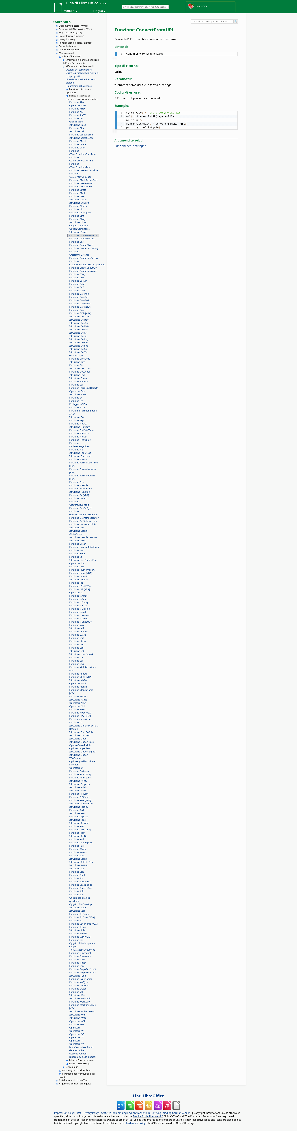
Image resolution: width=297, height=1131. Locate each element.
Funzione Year (76, 1024)
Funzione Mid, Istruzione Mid (82, 669)
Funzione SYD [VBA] (79, 936)
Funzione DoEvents (79, 371)
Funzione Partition (79, 771)
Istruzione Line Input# (81, 654)
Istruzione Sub (77, 930)
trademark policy (135, 1123)
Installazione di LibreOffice (73, 1080)
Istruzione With (77, 1014)
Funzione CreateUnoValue (83, 270)
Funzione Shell (77, 874)
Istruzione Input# (78, 579)
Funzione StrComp (79, 913)
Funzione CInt (76, 215)
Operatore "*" (76, 1030)
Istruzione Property (79, 784)
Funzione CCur (77, 147)
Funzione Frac (76, 482)
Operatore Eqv (77, 391)
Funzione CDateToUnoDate (83, 180)
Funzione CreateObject (81, 244)
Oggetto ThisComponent (82, 943)
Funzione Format (78, 459)
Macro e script (66, 52)
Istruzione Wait (77, 995)
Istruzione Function (79, 491)
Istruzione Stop (77, 910)
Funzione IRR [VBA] (79, 589)
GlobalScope (76, 121)
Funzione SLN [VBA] (79, 881)
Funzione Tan (76, 939)
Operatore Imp (77, 563)
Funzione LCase (77, 634)
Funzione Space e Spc (80, 884)
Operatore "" (76, 1040)
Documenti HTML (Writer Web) (75, 29)
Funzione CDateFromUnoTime (80, 165)
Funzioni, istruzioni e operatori (78, 91)
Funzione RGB (76, 826)
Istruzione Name (78, 699)
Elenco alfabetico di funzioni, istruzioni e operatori (82, 97)
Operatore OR (76, 767)
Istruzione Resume (79, 823)
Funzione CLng (77, 219)
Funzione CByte (77, 144)
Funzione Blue (76, 128)
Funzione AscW (77, 115)
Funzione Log (76, 663)
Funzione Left (76, 644)
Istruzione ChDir (78, 199)
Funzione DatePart (79, 300)
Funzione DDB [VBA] (80, 313)
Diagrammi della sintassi (79, 85)
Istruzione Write (77, 1017)
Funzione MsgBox (78, 696)
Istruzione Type (77, 975)
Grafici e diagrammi (69, 49)
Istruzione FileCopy (79, 426)
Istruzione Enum (78, 378)
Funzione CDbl (77, 193)
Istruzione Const (78, 231)
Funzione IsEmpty (78, 602)
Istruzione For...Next (80, 452)
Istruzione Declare (79, 316)
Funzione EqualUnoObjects (83, 387)
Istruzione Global (78, 530)
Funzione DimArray (79, 358)
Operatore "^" (76, 1043)
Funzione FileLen (78, 436)
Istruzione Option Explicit (82, 751)
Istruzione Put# (77, 790)
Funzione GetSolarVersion (83, 521)
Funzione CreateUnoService (84, 257)
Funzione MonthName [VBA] (81, 691)
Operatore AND (77, 105)
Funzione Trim (76, 965)
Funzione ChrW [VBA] (80, 212)
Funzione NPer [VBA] (80, 712)
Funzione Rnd (76, 839)
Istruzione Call (76, 131)
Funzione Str (76, 920)
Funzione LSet (76, 637)
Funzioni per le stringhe (130, 146)
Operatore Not (77, 706)
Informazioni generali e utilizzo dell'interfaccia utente (80, 61)
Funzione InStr (77, 566)
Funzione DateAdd (79, 293)
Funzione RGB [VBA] (80, 829)
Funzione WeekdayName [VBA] (82, 1006)
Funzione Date (77, 290)
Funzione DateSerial (79, 303)
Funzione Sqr (76, 894)
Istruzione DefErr (78, 332)
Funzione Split (76, 891)
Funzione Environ (78, 381)
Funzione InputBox (79, 576)
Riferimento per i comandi (80, 66)
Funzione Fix (76, 449)
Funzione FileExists (79, 433)
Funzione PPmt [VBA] (80, 777)
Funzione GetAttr (78, 498)
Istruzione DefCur (78, 322)
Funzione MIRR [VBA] (80, 676)
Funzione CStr (76, 277)
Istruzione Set (76, 868)
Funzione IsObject (78, 618)
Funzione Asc (76, 111)
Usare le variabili (78, 1053)
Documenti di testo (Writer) (73, 25)
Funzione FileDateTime (81, 430)
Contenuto (62, 21)
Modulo (69, 11)
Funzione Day (76, 309)
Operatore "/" (76, 1037)
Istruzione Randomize (81, 803)
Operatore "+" (76, 1034)
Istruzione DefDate (79, 326)
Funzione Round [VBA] (81, 842)
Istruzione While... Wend (82, 1011)
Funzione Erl (75, 397)
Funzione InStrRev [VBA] (82, 569)
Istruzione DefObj (78, 342)
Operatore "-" (76, 1027)
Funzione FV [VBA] (79, 495)
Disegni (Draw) (67, 39)
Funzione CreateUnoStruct (83, 267)
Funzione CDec (77, 196)
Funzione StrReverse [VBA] (83, 923)
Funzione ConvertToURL (82, 238)
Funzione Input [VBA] (80, 572)
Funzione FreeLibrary (80, 488)
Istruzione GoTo (77, 540)
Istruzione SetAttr (78, 865)
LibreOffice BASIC (71, 56)
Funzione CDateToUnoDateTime (81, 159)
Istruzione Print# (78, 780)
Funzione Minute (78, 673)
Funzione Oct (76, 722)
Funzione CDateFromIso (82, 183)
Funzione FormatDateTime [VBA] (83, 464)
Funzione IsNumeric (80, 615)
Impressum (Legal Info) (67, 1113)
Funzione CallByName (81, 134)
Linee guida (72, 1066)
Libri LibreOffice (148, 1095)
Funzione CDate (77, 189)
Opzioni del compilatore (79, 69)
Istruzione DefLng (78, 339)
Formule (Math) (67, 46)
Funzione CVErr (77, 287)
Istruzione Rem (77, 813)
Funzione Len (76, 647)
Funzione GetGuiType (80, 508)
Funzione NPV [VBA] (80, 715)
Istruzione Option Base (81, 741)
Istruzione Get (76, 527)
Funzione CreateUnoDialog (83, 248)
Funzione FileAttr (78, 423)
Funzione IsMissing (79, 608)
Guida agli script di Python (76, 1070)
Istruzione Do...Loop (80, 368)
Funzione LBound (78, 631)
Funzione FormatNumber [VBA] (82, 470)
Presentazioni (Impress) (71, 35)
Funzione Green (77, 543)
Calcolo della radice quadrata (79, 899)
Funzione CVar (77, 283)
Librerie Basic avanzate (81, 1060)
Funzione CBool (77, 141)
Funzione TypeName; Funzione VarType (80, 980)
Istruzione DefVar (78, 352)
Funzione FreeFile (78, 485)
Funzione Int (76, 582)
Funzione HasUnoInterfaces (84, 546)
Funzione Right (77, 832)
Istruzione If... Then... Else (83, 559)
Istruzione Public (78, 787)
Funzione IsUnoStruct (80, 621)
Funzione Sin (76, 878)
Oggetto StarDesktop (80, 904)
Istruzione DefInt (78, 335)
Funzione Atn (76, 118)
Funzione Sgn (76, 871)
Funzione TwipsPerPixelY (82, 972)
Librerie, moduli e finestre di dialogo (81, 81)
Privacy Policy (91, 1113)
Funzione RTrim (77, 848)
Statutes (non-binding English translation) (125, 1113)
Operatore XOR (77, 1021)
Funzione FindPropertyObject (79, 444)
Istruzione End (77, 374)
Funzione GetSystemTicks (82, 524)
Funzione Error (77, 407)
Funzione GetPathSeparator (84, 517)
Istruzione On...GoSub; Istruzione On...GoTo (81, 733)
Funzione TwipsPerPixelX (82, 969)
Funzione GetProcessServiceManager (83, 513)
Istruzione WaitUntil (79, 998)
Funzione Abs (76, 102)
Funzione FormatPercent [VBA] (82, 477)
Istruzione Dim (77, 361)
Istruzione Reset (77, 819)
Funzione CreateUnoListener (79, 253)
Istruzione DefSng (78, 345)
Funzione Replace (78, 816)
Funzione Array (77, 108)
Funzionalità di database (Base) (75, 42)
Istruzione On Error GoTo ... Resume (84, 727)
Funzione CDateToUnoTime (83, 170)
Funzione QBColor (79, 797)
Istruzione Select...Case (81, 137)
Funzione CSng (77, 274)
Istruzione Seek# (78, 858)
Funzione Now (77, 709)
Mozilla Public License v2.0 (148, 1116)
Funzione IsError (78, 605)
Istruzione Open (77, 738)
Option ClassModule (80, 745)
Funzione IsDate (77, 598)
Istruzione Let (76, 650)
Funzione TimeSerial (80, 952)
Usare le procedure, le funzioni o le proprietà (82, 74)
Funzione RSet (76, 845)
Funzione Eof (76, 384)
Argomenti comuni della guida (75, 1083)
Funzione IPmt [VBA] (80, 585)
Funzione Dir (76, 365)
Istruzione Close (77, 222)
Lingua (98, 11)
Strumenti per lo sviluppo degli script (77, 1075)
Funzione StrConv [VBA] (82, 917)
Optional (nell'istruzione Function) (82, 763)
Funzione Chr (76, 209)
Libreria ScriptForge (79, 1063)
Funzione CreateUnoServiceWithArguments (84, 263)
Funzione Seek (77, 855)
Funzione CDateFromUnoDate (80, 175)
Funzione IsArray (78, 595)
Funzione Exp (76, 420)
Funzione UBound (78, 985)
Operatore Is (76, 592)
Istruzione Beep (77, 124)
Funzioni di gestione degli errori (83, 412)
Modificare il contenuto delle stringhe (81, 1048)
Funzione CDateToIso (80, 186)
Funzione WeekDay (79, 1001)
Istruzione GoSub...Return (83, 537)
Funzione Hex (76, 550)
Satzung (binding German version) (171, 1113)
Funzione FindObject (80, 439)
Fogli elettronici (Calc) (70, 32)
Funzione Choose (78, 206)
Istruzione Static (77, 907)
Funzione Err (76, 400)
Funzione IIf (75, 556)
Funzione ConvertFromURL (83, 235)
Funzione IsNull (77, 611)
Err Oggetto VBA (78, 404)
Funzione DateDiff (78, 296)
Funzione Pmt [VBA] (80, 774)
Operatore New (77, 702)
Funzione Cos (76, 241)
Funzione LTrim (77, 641)
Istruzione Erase (77, 394)
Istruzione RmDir (78, 836)
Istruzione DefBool (79, 319)
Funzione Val (76, 991)
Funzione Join (76, 624)
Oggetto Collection (79, 225)
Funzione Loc (76, 657)
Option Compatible (79, 228)
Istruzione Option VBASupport (78, 756)
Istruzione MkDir (78, 680)
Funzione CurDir (78, 280)
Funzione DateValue (79, 306)
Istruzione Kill (76, 628)
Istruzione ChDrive (79, 202)
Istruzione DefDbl (78, 329)
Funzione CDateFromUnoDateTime (82, 152)
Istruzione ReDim (78, 806)
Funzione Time (77, 959)
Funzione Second (78, 852)
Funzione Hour (77, 553)
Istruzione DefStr (78, 348)
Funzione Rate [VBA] (80, 800)
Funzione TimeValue (80, 956)
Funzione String (77, 926)
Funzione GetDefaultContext (79, 503)
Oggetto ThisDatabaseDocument (82, 948)
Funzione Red (76, 810)
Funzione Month (78, 686)
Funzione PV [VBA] (79, 793)
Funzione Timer (77, 962)
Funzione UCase (77, 988)
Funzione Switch (78, 933)
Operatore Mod (77, 683)
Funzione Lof (76, 660)
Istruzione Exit (76, 417)
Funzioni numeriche (79, 719)
